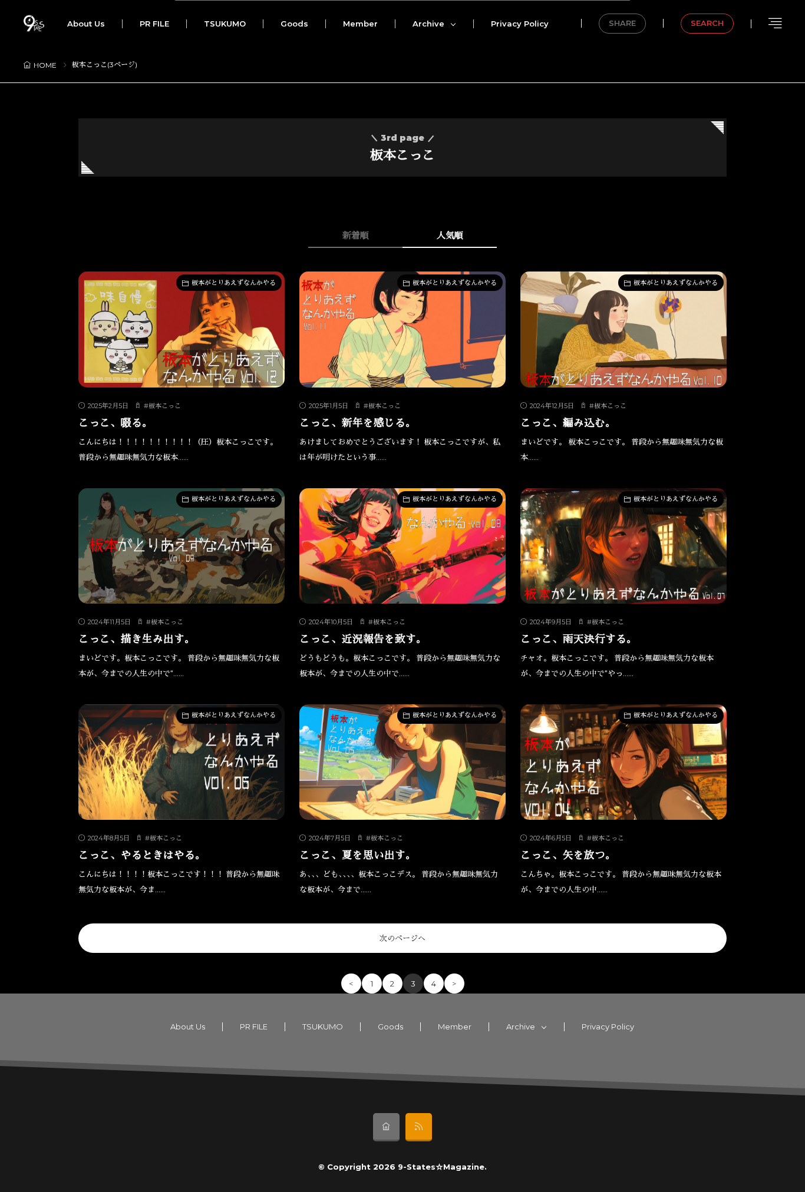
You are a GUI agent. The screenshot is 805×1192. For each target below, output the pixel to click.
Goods (294, 23)
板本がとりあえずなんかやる (234, 283)
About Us (86, 23)
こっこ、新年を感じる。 (357, 422)
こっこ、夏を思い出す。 (357, 855)
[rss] (418, 1127)
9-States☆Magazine (441, 1166)
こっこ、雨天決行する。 (578, 639)
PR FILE (154, 23)
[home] (386, 1127)
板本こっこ (165, 406)
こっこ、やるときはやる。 (142, 855)
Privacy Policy (520, 23)
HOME (45, 65)
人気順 (450, 235)
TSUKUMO (225, 23)
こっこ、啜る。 (115, 422)
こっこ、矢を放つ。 (568, 855)
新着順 (355, 235)
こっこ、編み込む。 (568, 422)
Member (360, 23)
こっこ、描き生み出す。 (136, 639)
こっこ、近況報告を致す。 (363, 639)
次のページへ (402, 938)
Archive (428, 23)
